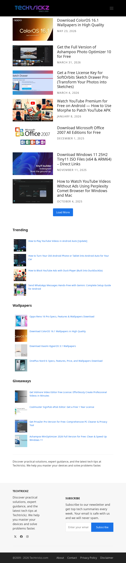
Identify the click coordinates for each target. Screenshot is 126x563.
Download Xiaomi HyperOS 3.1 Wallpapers (53, 346)
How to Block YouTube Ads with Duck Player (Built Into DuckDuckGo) (65, 270)
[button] (111, 8)
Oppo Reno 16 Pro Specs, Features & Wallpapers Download (62, 316)
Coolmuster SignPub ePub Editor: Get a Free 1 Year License (62, 406)
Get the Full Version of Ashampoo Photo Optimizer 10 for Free (84, 51)
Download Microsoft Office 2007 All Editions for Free (80, 130)
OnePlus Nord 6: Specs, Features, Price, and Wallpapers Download (66, 360)
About (60, 558)
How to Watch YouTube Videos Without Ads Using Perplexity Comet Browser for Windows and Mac (84, 188)
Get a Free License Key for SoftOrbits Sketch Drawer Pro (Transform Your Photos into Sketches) (82, 79)
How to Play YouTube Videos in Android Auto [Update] (57, 241)
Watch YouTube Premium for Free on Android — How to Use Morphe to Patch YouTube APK (84, 106)
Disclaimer (106, 558)
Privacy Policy (88, 558)
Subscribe (102, 527)
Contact (72, 558)
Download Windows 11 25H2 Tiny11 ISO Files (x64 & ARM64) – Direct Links (84, 159)
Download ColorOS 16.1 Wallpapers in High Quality (80, 22)
